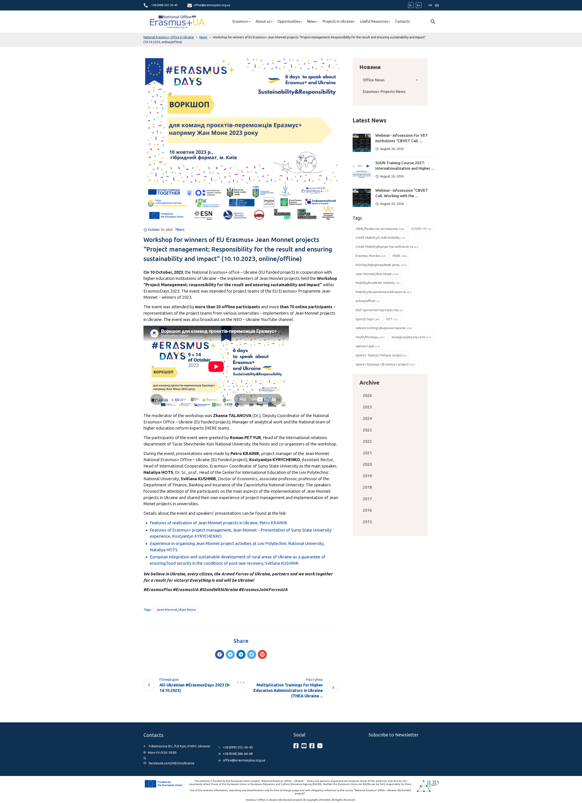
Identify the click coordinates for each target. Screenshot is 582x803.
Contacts (402, 21)
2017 (367, 499)
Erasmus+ (240, 21)
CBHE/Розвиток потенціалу (380, 229)
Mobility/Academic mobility (378, 283)
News (311, 21)
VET (392, 319)
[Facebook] (219, 654)
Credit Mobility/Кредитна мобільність (387, 247)
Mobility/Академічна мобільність (384, 292)
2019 (367, 476)
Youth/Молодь (370, 337)
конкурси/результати (411, 337)
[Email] (262, 654)
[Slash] (241, 682)
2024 (367, 418)
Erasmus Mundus (371, 256)
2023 (367, 430)
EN (437, 5)
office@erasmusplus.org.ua (212, 5)
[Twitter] (230, 654)
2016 (367, 510)
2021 (367, 453)
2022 (367, 441)
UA (430, 5)
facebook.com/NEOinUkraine (171, 763)
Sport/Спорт (368, 319)
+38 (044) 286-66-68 (238, 754)
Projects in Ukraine (338, 21)
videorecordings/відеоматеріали (384, 328)
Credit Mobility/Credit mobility (380, 237)
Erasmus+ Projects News (384, 91)
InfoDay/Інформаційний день (381, 265)
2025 (367, 407)
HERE (400, 256)
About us (263, 21)
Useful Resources (374, 21)
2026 (367, 395)
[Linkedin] (241, 654)
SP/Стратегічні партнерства (379, 310)
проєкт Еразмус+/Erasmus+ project (385, 364)
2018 (367, 487)
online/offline (368, 301)
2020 (367, 464)
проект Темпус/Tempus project (381, 355)
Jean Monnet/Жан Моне (176, 610)
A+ (419, 5)
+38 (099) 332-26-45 (164, 5)
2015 (367, 522)
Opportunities (288, 21)
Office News (374, 80)
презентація (368, 346)
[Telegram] (251, 654)
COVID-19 (421, 229)
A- (410, 5)
